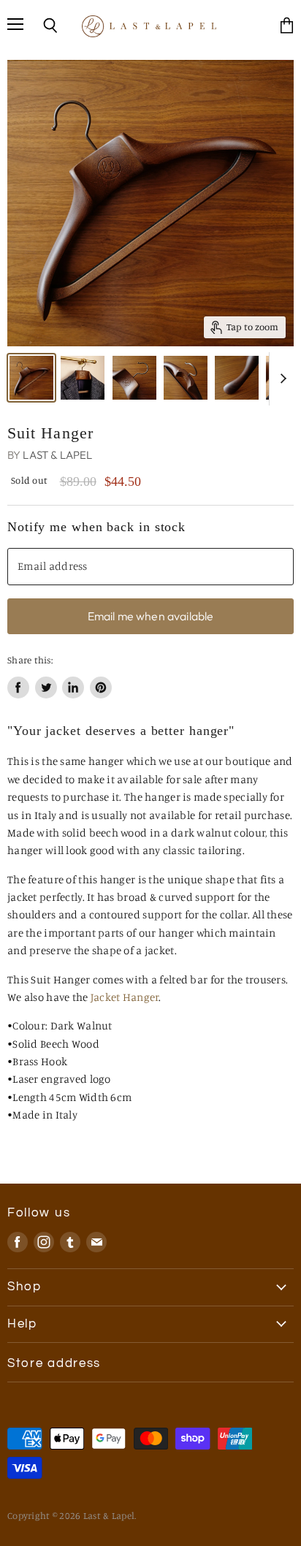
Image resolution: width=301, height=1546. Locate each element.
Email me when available (151, 616)
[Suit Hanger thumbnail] (31, 377)
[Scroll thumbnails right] (280, 379)
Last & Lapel (57, 455)
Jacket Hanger (125, 997)
